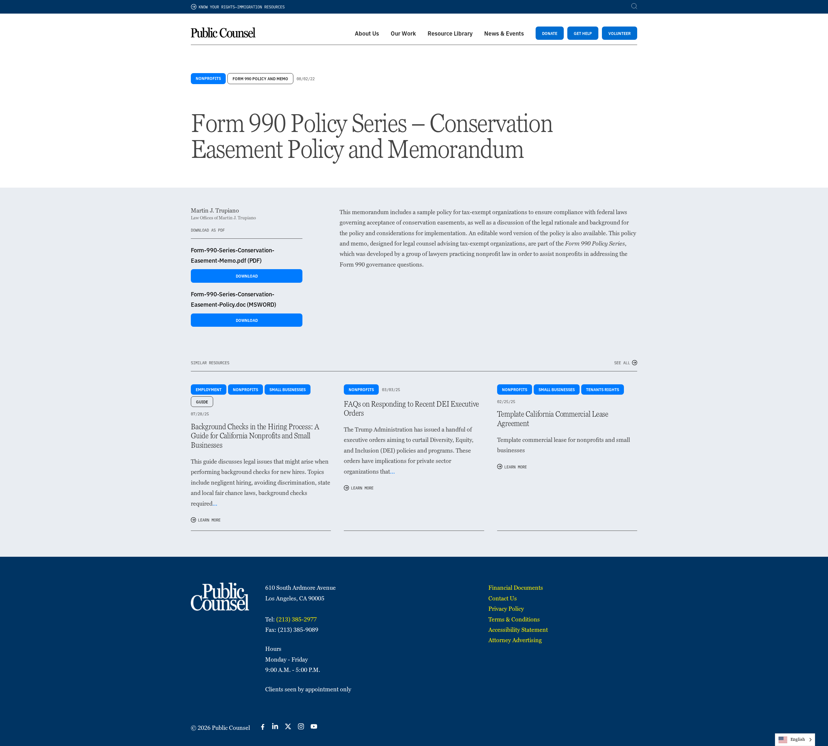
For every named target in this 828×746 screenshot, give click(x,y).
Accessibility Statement (518, 629)
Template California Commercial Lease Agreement (552, 418)
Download (247, 276)
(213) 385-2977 (296, 619)
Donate (549, 33)
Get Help (583, 33)
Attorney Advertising (515, 640)
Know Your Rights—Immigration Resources (242, 6)
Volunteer (619, 33)
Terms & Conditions (514, 619)
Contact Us (502, 598)
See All (622, 362)
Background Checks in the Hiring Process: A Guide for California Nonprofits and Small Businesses (255, 436)
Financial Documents (515, 587)
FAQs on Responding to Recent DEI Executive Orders (411, 408)
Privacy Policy (506, 608)
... (214, 503)
